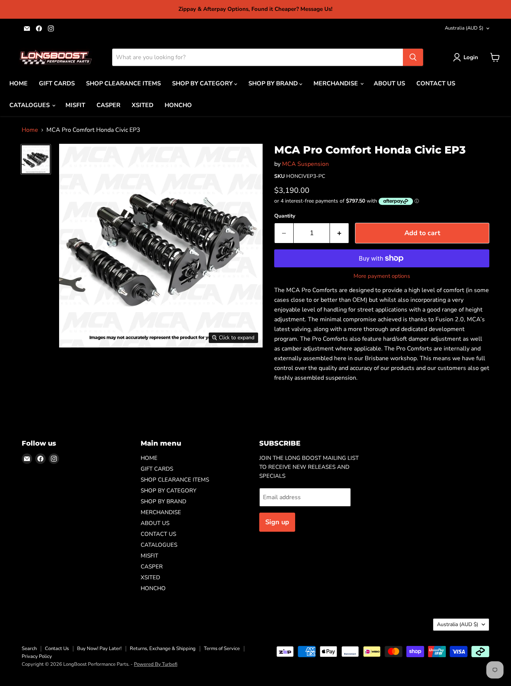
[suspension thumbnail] (36, 159)
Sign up (277, 521)
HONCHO (178, 105)
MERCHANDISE (336, 83)
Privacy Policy (37, 656)
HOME (18, 83)
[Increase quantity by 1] (339, 233)
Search (29, 648)
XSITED (142, 105)
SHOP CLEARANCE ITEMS (123, 83)
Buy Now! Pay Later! (99, 648)
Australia (464, 28)
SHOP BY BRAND (273, 83)
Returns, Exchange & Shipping (163, 648)
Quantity (284, 216)
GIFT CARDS (57, 83)
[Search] (413, 57)
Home (30, 130)
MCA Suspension (305, 164)
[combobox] (257, 57)
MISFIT (75, 105)
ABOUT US (389, 83)
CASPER (108, 105)
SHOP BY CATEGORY (203, 83)
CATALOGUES (30, 105)
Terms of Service (222, 648)
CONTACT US (435, 83)
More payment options (382, 276)
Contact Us (57, 648)
